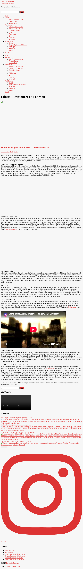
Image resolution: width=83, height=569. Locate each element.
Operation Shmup (14, 30)
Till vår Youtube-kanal (16, 19)
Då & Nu (12, 37)
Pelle (16, 152)
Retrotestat (12, 34)
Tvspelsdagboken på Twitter (14, 558)
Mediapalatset (9, 550)
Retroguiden (9, 552)
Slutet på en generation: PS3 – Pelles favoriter (25, 147)
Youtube (7, 18)
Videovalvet (13, 23)
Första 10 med (13, 21)
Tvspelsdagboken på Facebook (15, 554)
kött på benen (49, 368)
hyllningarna (72, 307)
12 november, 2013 (7, 152)
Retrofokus (8, 25)
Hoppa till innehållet (7, 2)
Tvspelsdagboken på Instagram (15, 556)
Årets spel (12, 47)
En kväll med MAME (16, 27)
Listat (10, 32)
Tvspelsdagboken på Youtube (14, 559)
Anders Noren (11, 566)
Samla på (12, 39)
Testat (11, 43)
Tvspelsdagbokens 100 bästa (18, 45)
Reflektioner (9, 41)
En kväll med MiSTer (16, 28)
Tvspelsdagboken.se (7, 3)
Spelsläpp (12, 48)
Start (6, 16)
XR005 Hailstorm (11, 229)
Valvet (11, 50)
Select (7, 52)
